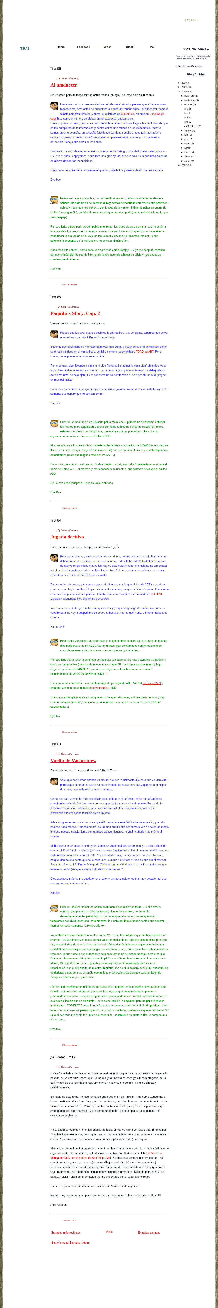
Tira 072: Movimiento (22, 447)
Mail (152, 46)
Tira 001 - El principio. (22, 56)
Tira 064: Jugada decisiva (24, 410)
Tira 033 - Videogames (23, 229)
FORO (158, 594)
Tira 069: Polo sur (20, 432)
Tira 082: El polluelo (21, 500)
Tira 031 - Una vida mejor (24, 218)
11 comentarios (69, 732)
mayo (187, 143)
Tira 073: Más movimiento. (25, 451)
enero (187, 161)
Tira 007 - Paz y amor (22, 98)
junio (186, 139)
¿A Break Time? (62, 1057)
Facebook (83, 46)
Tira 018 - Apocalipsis (22, 154)
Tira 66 (55, 69)
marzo (187, 152)
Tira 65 (55, 297)
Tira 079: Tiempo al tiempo (25, 481)
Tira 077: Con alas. (21, 470)
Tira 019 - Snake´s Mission (25, 158)
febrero (188, 156)
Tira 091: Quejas (20, 541)
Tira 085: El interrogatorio (24, 511)
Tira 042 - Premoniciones (24, 278)
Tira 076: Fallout (19, 466)
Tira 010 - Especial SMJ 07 (25, 116)
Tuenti (130, 46)
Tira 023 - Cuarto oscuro (24, 173)
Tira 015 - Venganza (21, 143)
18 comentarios (69, 1045)
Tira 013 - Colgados (21, 131)
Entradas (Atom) (79, 1242)
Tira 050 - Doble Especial (24, 331)
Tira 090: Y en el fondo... (24, 538)
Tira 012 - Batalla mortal (23, 128)
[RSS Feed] (9, 15)
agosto (187, 130)
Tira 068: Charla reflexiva (24, 428)
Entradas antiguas (149, 1232)
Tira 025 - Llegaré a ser (23, 184)
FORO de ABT (144, 351)
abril (186, 148)
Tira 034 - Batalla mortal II (24, 233)
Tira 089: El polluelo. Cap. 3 (25, 534)
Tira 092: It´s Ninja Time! (24, 545)
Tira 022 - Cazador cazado (25, 169)
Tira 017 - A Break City (23, 150)
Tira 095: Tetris (19, 560)
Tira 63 (55, 744)
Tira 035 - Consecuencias (24, 237)
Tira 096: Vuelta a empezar (25, 564)
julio (186, 135)
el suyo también (99, 687)
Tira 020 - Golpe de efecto (25, 161)
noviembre (189, 100)
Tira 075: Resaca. (20, 462)
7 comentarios (69, 1220)
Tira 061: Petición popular (24, 391)
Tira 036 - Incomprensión (24, 240)
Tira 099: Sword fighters (23, 583)
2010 (184, 82)
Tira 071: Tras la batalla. (23, 444)
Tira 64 (55, 520)
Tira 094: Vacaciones (22, 556)
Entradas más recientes (66, 1232)
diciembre (189, 95)
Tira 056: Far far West (22, 368)
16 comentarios (69, 284)
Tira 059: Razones (21, 380)
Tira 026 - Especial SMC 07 (25, 188)
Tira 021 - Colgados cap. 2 (25, 165)
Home (61, 46)
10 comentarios (69, 508)
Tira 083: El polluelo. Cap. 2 (25, 504)
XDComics (127, 113)
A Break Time (70, 16)
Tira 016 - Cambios (21, 146)
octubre (188, 104)
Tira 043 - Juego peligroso (25, 282)
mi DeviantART (152, 683)
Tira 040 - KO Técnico (22, 267)
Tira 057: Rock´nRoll (22, 372)
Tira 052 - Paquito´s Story (24, 342)
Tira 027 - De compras (23, 192)
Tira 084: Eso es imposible (25, 508)
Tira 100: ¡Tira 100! (21, 586)
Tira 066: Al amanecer (22, 421)
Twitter (106, 46)
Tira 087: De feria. (20, 522)
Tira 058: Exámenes (21, 376)
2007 (184, 165)
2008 (184, 91)
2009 (184, 87)
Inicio (109, 1231)
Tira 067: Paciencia (21, 425)
